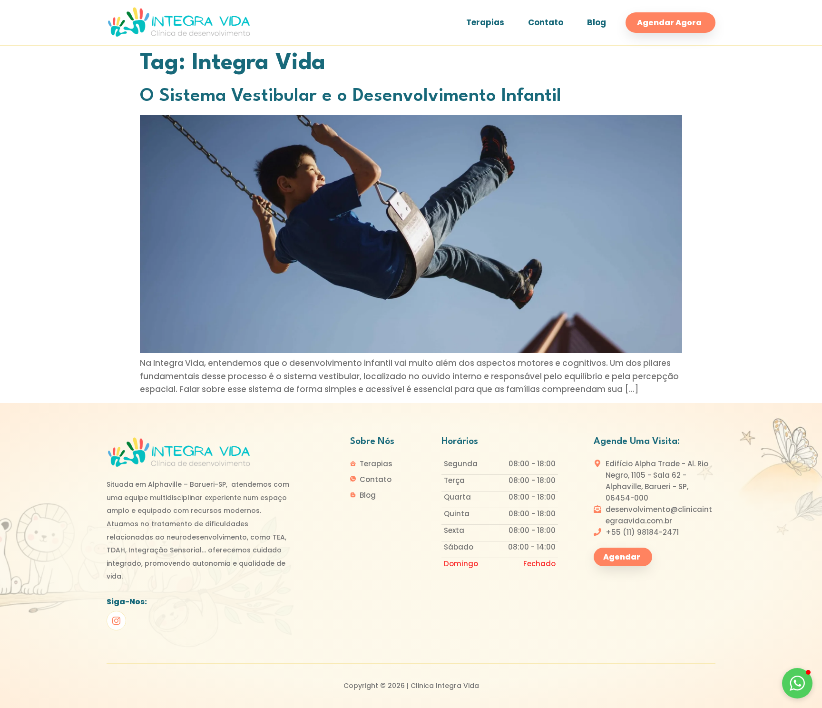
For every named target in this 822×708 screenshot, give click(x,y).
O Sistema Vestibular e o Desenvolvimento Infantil (350, 96)
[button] (797, 683)
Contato (545, 22)
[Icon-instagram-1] (116, 620)
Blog (596, 22)
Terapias (485, 22)
